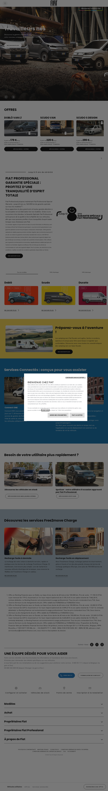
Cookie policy (45, 410)
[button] (75, 377)
